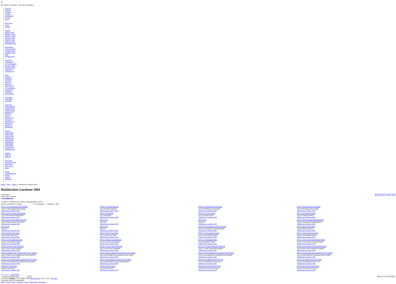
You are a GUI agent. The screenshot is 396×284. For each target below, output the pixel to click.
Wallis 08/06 (9, 146)
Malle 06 (8, 155)
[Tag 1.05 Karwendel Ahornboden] (13, 213)
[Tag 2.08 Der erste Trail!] (306, 227)
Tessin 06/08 (9, 140)
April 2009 (8, 99)
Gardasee (8, 77)
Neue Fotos (8, 23)
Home (3, 184)
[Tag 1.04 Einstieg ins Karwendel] (308, 207)
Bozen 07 (8, 82)
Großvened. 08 (10, 110)
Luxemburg (9, 97)
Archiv (7, 172)
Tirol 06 (7, 116)
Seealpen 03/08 (10, 68)
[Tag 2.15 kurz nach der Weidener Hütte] (311, 240)
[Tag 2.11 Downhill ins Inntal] (208, 233)
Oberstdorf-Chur (10, 43)
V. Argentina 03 (10, 88)
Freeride (7, 177)
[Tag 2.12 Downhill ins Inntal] (307, 233)
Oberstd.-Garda (10, 38)
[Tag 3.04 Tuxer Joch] (107, 266)
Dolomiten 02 (9, 94)
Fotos (8, 184)
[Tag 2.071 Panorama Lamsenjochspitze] (212, 227)
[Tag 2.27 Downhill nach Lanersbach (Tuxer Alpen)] (19, 260)
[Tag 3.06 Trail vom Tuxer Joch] (308, 266)
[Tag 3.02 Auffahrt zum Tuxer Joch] (309, 260)
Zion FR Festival (10, 162)
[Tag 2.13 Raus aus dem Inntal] (110, 240)
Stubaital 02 (9, 127)
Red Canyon (9, 166)
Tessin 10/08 (9, 136)
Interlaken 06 (9, 147)
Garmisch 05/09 (10, 49)
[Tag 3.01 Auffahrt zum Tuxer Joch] (210, 260)
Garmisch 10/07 (10, 51)
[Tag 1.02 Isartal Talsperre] (109, 207)
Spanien (7, 153)
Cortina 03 (8, 92)
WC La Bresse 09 (11, 64)
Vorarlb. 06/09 (9, 108)
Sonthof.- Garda (10, 36)
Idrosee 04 (8, 84)
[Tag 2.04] (202, 220)
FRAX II (8, 114)
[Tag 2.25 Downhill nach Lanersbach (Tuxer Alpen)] (314, 253)
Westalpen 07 (9, 142)
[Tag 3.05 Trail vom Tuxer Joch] (209, 266)
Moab (7, 168)
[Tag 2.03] (104, 220)
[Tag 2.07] (104, 227)
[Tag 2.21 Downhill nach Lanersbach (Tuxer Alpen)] (216, 253)
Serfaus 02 (8, 125)
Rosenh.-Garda (10, 40)
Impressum (42, 282)
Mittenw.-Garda (10, 34)
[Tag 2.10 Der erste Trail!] (109, 233)
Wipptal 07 (8, 79)
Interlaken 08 (9, 138)
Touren (8, 282)
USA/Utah (8, 160)
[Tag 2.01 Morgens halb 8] (306, 213)
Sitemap (7, 27)
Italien (7, 75)
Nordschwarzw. (10, 56)
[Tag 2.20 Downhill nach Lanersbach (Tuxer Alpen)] (117, 253)
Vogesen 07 (9, 69)
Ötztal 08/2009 (10, 107)
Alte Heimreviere (10, 173)
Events (7, 175)
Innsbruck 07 (9, 112)
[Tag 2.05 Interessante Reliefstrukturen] (310, 220)
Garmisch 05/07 (10, 53)
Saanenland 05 (10, 149)
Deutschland (9, 47)
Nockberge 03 (9, 121)
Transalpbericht (7, 198)
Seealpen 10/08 (10, 66)
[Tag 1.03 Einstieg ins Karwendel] (210, 207)
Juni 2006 (8, 101)
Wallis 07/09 (9, 134)
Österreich (8, 105)
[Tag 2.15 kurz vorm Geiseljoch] (12, 246)
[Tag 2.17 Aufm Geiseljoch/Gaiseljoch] (211, 246)
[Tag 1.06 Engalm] (106, 213)
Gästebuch (19, 282)
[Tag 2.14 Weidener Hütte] (207, 240)
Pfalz (6, 55)
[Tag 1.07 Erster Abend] (206, 213)
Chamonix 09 (9, 62)
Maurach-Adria (10, 42)
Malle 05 (8, 157)
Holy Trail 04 (9, 86)
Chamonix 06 (9, 71)
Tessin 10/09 (9, 133)
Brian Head (8, 164)
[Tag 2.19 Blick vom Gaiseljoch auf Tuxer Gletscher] (19, 253)
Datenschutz (33, 282)
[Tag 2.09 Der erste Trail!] (10, 233)
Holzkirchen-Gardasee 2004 (10, 211)
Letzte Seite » (15, 274)
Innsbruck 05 (9, 118)
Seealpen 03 (9, 90)
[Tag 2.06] (5, 227)
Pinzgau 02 (8, 123)
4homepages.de (35, 278)
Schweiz (8, 131)
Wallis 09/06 (9, 144)
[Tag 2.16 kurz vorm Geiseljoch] (111, 246)
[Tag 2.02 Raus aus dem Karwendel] (13, 220)
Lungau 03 (8, 120)
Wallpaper (8, 179)
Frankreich (8, 60)
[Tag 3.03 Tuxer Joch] (9, 266)
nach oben (54, 278)
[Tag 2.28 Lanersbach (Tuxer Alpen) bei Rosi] (115, 260)
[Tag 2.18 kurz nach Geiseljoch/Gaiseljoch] (311, 246)
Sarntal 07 (8, 81)
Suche (7, 25)
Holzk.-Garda (9, 32)
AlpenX (7, 30)
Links (26, 282)
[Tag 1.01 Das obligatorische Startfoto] (14, 207)
